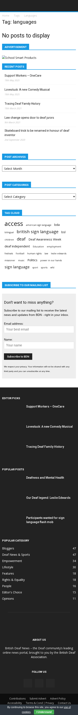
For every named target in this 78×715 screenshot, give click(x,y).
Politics (32, 260)
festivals (9, 253)
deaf (21, 239)
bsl (63, 232)
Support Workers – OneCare (23, 75)
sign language (17, 267)
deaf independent (17, 246)
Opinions (8, 599)
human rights (34, 253)
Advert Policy (58, 698)
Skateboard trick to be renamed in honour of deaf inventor (37, 133)
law (46, 253)
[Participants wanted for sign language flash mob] (12, 523)
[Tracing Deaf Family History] (12, 452)
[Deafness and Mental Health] (12, 483)
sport (35, 267)
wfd (52, 267)
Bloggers (8, 548)
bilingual (9, 232)
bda (57, 224)
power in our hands (51, 260)
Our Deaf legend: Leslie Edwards (48, 497)
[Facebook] (28, 683)
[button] (72, 5)
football (20, 253)
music (21, 260)
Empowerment (12, 561)
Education (38, 246)
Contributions (17, 698)
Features (8, 573)
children (9, 239)
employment (54, 246)
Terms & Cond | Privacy (40, 703)
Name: (8, 339)
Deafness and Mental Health (45, 477)
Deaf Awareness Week (44, 239)
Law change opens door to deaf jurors (29, 117)
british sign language (37, 231)
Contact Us (64, 703)
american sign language (38, 225)
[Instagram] (39, 683)
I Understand (44, 712)
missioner (10, 260)
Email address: (14, 323)
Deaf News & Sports (16, 555)
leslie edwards (58, 253)
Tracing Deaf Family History (22, 103)
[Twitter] (50, 683)
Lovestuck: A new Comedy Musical (27, 89)
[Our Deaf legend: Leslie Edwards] (12, 503)
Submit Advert (38, 698)
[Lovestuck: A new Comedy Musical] (12, 431)
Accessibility (14, 703)
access (14, 223)
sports (44, 267)
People (6, 586)
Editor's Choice (12, 592)
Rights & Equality (13, 580)
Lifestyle (7, 567)
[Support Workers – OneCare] (12, 411)
